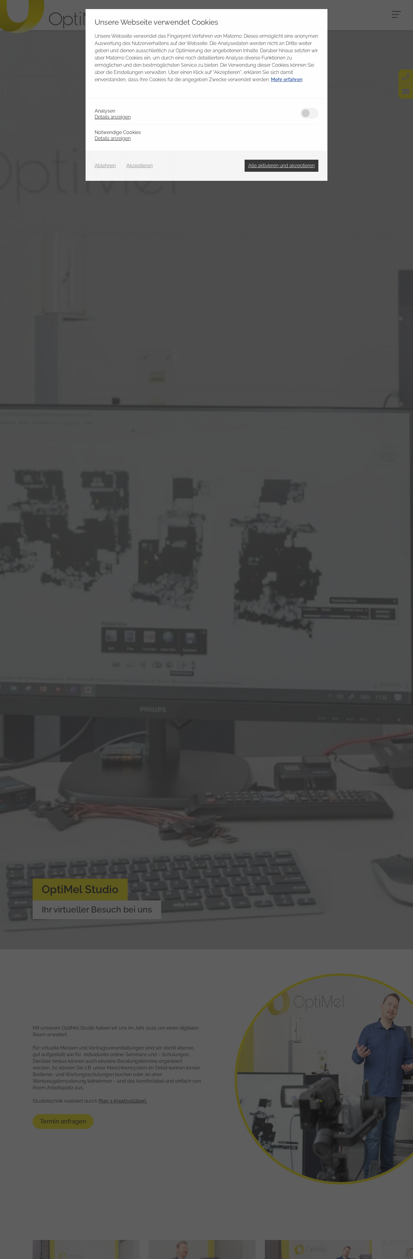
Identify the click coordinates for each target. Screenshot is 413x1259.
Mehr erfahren (286, 79)
